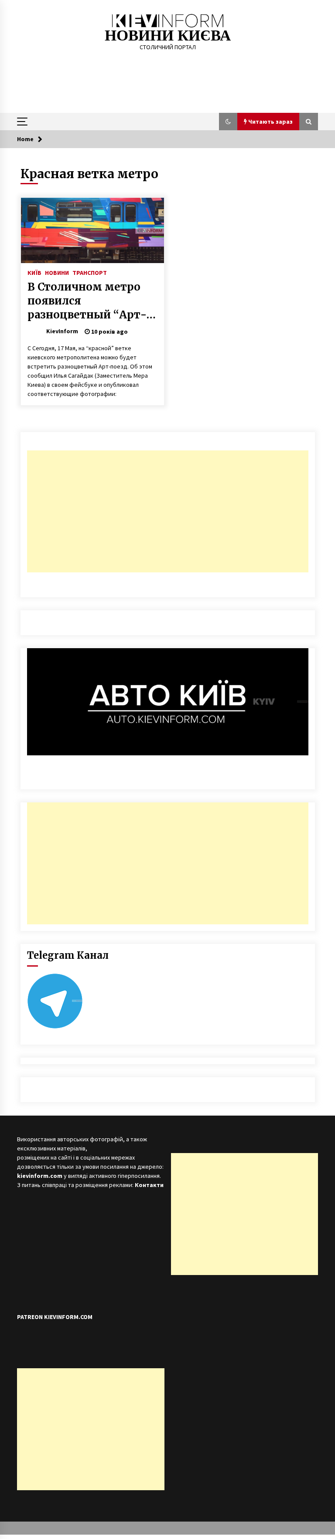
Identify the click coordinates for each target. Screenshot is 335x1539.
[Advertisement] (167, 511)
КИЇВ (34, 272)
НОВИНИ (57, 272)
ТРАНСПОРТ (89, 272)
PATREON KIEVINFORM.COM (54, 1317)
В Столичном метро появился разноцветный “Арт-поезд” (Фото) (87, 301)
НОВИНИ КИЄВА (168, 35)
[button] (228, 121)
